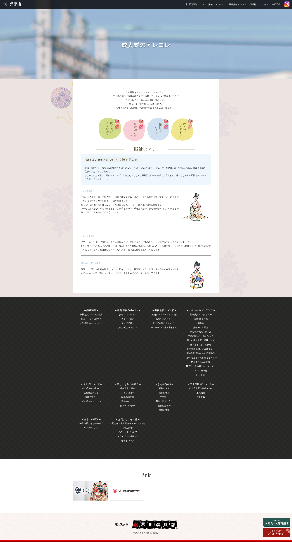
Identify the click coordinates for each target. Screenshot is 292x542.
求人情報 (200, 393)
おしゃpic (200, 375)
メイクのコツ (127, 393)
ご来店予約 (127, 428)
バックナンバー (91, 428)
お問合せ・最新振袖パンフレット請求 (128, 423)
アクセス (264, 4)
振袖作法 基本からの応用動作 (201, 353)
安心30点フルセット (127, 327)
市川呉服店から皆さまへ (200, 388)
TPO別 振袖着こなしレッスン (201, 366)
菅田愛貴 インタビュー (201, 314)
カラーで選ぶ (127, 319)
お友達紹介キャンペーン (91, 323)
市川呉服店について (195, 4)
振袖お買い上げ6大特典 (91, 314)
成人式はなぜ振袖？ (91, 388)
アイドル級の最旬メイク (164, 323)
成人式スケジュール (91, 401)
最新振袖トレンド (237, 4)
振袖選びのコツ (91, 393)
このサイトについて (127, 432)
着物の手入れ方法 (164, 401)
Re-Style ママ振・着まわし (164, 327)
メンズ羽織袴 (200, 370)
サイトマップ (127, 440)
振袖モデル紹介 (200, 327)
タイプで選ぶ (127, 323)
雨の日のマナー (127, 405)
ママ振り (164, 397)
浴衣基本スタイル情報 (200, 345)
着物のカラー (164, 405)
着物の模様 (164, 410)
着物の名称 (164, 388)
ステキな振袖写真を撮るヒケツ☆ (201, 357)
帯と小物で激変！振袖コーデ (201, 340)
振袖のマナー (91, 397)
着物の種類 (164, 393)
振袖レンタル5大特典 (91, 319)
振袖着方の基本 (127, 388)
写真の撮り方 (127, 397)
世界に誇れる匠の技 (200, 362)
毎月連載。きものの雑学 (91, 423)
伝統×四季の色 (201, 319)
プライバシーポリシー (127, 436)
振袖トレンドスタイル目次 (164, 314)
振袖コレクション (216, 4)
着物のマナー (127, 401)
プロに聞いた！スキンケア (201, 336)
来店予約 (276, 4)
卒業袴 (253, 4)
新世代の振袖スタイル (200, 331)
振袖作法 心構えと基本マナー (201, 349)
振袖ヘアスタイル (164, 319)
